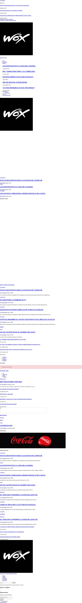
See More (2, 417)
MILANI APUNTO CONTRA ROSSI (15, 82)
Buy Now (5, 580)
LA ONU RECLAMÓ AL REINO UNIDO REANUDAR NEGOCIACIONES (17, 526)
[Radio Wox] (41, 39)
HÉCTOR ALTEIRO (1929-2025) (11, 382)
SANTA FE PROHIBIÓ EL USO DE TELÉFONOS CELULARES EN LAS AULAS (27, 319)
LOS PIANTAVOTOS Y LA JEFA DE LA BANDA (11, 10)
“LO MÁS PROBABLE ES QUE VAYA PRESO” (19, 88)
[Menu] (0, 97)
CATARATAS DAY (6, 425)
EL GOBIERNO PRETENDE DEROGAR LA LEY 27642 (13, 339)
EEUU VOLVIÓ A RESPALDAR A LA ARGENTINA (12, 531)
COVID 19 (2, 514)
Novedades (5, 62)
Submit (14, 582)
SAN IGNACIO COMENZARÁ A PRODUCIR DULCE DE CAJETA (15, 15)
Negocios (4, 578)
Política (4, 63)
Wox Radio (2, 183)
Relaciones (2, 492)
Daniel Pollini (4, 302)
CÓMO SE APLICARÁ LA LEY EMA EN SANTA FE (18, 504)
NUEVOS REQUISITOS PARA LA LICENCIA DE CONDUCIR (14, 5)
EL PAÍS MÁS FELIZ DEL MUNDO (8, 404)
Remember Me (5, 601)
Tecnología (7, 92)
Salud (1, 329)
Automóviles (2, 177)
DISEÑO (3, 415)
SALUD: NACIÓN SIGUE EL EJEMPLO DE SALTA (17, 332)
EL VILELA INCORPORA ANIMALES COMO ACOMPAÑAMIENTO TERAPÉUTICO (20, 344)
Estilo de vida (3, 379)
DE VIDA (4, 370)
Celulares (4, 376)
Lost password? (3, 602)
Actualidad (2, 190)
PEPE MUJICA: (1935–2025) (6, 394)
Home (4, 61)
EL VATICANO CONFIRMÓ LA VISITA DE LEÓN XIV (19, 495)
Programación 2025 (7, 95)
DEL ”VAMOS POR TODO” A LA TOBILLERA (19, 71)
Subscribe (2, 57)
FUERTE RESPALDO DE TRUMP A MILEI (10, 536)
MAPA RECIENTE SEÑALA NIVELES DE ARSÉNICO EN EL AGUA (16, 349)
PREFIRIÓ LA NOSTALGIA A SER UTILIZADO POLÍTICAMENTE (16, 399)
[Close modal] (0, 590)
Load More (2, 511)
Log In (2, 599)
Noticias (1, 326)
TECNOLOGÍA (7, 284)
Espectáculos (5, 91)
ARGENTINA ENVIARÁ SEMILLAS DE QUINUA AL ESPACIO (21, 310)
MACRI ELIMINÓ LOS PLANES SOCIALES (18, 77)
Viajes (1, 420)
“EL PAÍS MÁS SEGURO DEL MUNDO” (9, 389)
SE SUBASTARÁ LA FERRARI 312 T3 (13, 300)
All (3, 373)
